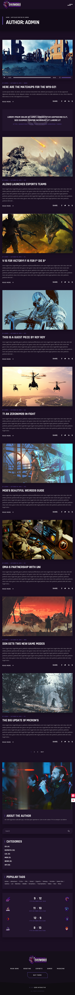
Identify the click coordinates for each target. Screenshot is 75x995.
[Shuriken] (8, 899)
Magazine (61, 969)
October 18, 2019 (16, 180)
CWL (26, 881)
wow (59, 883)
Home (7, 17)
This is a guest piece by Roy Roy (23, 337)
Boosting (27, 969)
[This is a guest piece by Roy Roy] (37, 310)
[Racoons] (8, 909)
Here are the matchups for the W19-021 (29, 87)
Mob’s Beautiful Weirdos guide (23, 490)
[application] (37, 77)
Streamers (32, 883)
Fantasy (45, 881)
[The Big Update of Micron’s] (37, 693)
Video (49, 883)
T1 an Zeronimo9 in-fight (18, 414)
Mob (25, 640)
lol (12, 883)
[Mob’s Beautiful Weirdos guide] (37, 463)
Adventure (14, 881)
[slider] (66, 77)
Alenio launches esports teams (24, 184)
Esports (39, 969)
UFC (25, 180)
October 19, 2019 (16, 83)
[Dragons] (67, 899)
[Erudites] (67, 909)
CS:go (21, 881)
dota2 (32, 881)
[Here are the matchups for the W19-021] (37, 59)
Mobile (24, 883)
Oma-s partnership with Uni (21, 567)
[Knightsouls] (8, 929)
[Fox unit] (67, 929)
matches (17, 883)
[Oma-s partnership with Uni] (37, 539)
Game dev (60, 881)
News (25, 83)
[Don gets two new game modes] (37, 616)
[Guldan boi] (8, 919)
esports (8, 850)
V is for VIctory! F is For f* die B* (24, 261)
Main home (14, 969)
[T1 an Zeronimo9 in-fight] (37, 386)
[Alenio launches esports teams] (37, 156)
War (54, 883)
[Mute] (60, 77)
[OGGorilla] (67, 919)
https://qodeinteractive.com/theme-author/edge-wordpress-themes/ (37, 124)
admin (6, 83)
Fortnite (52, 881)
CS (25, 257)
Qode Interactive (40, 987)
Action (7, 881)
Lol (25, 410)
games (7, 883)
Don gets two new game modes (23, 644)
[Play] (4, 77)
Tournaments (41, 883)
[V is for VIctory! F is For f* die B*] (37, 233)
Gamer (49, 969)
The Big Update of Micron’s (20, 720)
